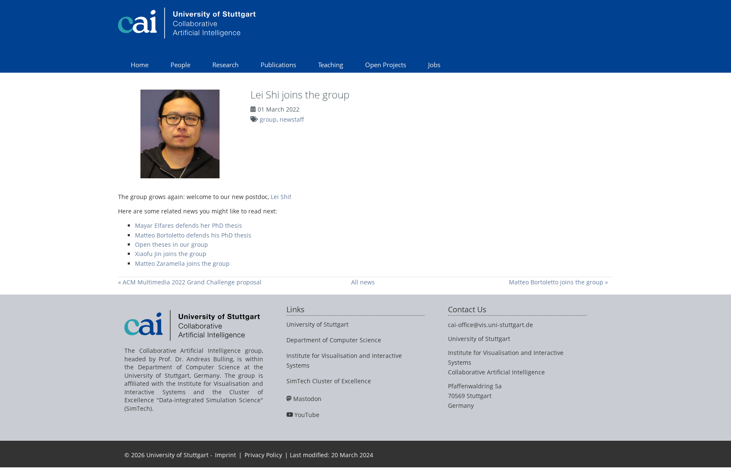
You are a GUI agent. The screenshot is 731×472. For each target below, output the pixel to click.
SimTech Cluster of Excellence (328, 381)
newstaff (292, 119)
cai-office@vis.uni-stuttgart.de (490, 325)
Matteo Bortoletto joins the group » (558, 282)
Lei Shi (280, 197)
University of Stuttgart (317, 324)
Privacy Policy (263, 455)
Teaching (330, 64)
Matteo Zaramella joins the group (182, 263)
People (180, 64)
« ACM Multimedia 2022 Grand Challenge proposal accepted (189, 282)
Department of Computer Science (333, 340)
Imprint (225, 455)
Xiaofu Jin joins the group (170, 254)
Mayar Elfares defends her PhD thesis (188, 225)
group (268, 119)
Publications (278, 64)
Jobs (434, 64)
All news (363, 282)
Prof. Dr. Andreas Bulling (196, 359)
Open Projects (385, 64)
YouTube (306, 415)
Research (225, 64)
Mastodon (307, 399)
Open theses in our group (171, 244)
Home (139, 64)
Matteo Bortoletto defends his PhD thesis (193, 235)
